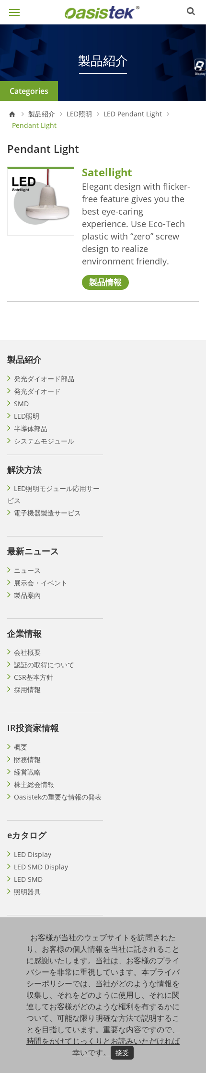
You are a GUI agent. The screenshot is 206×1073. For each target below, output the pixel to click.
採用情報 (27, 689)
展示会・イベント (41, 582)
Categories (29, 91)
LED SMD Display (41, 866)
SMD (21, 403)
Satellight (107, 172)
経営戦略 (27, 771)
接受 (122, 1052)
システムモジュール (44, 440)
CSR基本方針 (33, 677)
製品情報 (105, 281)
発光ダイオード (37, 391)
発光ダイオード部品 (44, 378)
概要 (20, 747)
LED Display (32, 854)
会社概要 (27, 652)
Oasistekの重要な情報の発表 (58, 796)
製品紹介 (41, 114)
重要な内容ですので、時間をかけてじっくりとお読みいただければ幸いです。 (103, 1041)
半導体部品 (30, 428)
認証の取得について (44, 664)
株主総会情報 (34, 784)
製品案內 (27, 595)
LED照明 (79, 114)
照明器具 (27, 891)
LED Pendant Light (132, 114)
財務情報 (27, 759)
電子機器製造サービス (47, 512)
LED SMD (28, 879)
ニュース (27, 570)
